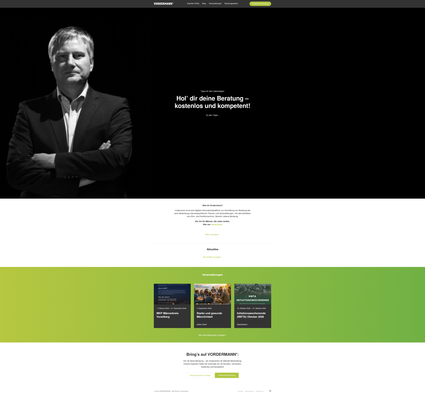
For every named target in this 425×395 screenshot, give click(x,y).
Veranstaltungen (215, 3)
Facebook (270, 391)
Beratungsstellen (231, 3)
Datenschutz (249, 391)
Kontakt (240, 391)
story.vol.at (217, 224)
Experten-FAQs (193, 3)
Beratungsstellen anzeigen (200, 375)
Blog (204, 3)
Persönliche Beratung (260, 3)
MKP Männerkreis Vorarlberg (167, 314)
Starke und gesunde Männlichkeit (209, 314)
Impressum (260, 391)
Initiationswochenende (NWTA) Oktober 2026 (251, 314)
